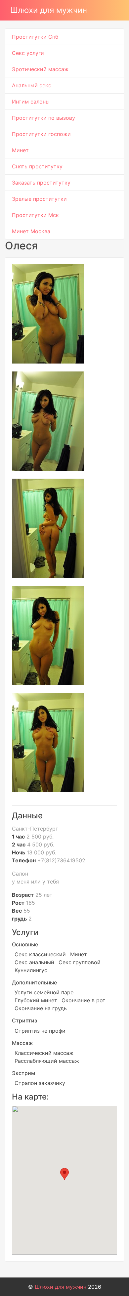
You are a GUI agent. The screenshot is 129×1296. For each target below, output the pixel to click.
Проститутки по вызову (43, 117)
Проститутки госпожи (41, 134)
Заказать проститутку (41, 182)
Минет (20, 150)
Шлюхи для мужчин (48, 10)
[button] (64, 1174)
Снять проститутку (37, 166)
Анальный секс (31, 85)
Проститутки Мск (35, 215)
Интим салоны (31, 101)
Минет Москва (31, 231)
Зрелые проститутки (39, 198)
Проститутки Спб (35, 36)
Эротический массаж (40, 69)
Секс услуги (28, 53)
